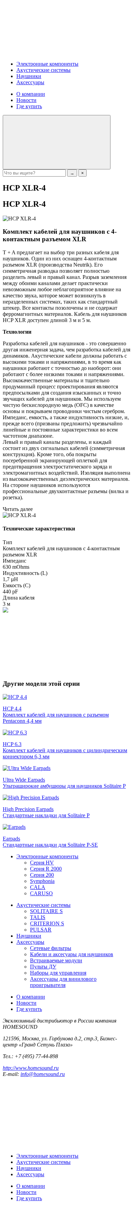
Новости (26, 100)
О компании (30, 94)
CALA (37, 887)
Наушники (28, 76)
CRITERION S (47, 923)
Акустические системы (43, 70)
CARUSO (41, 893)
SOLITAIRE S (46, 911)
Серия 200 (42, 875)
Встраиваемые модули (56, 960)
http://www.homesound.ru (31, 1068)
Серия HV (42, 862)
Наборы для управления (58, 973)
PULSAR (40, 930)
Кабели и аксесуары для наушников (71, 954)
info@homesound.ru (42, 1074)
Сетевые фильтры (50, 948)
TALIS (37, 917)
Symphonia (42, 881)
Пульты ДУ (43, 967)
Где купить (29, 106)
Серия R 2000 (46, 869)
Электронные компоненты (47, 64)
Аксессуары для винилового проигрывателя (63, 982)
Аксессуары (30, 82)
